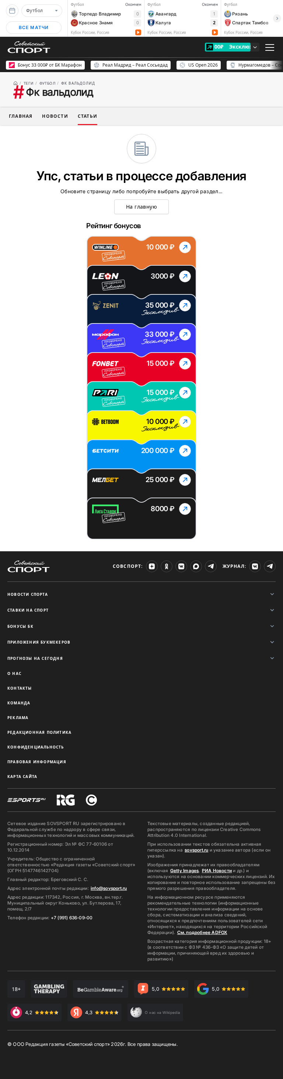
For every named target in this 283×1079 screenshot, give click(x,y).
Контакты (19, 688)
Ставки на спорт (28, 610)
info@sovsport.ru (109, 888)
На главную (141, 206)
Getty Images (184, 870)
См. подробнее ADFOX (202, 932)
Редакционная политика (39, 732)
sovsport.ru (196, 850)
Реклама (17, 717)
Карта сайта (22, 776)
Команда (18, 702)
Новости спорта (27, 594)
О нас (14, 673)
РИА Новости (217, 870)
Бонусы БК (20, 626)
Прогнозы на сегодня (35, 658)
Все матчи (34, 27)
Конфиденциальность (35, 747)
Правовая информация (36, 761)
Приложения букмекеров (38, 642)
